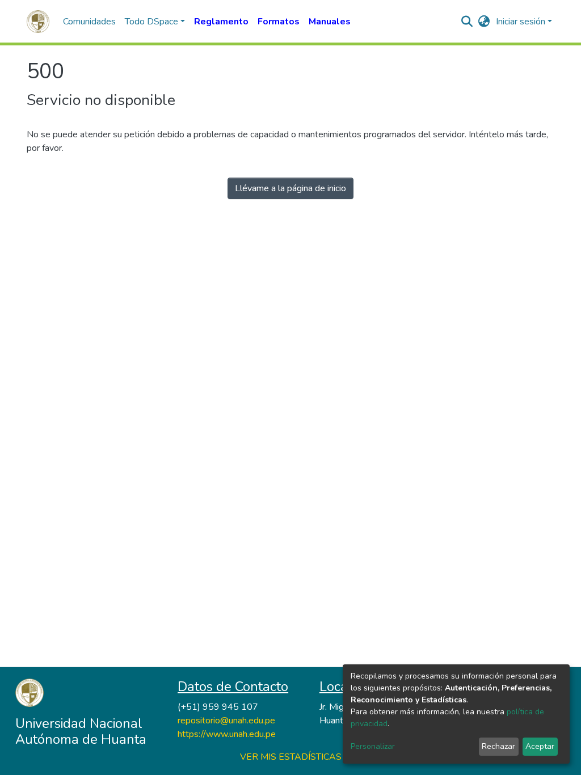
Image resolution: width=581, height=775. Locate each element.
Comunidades (89, 21)
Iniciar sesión (520, 21)
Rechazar (498, 746)
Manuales (330, 21)
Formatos (279, 21)
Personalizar (373, 746)
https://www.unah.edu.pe (227, 734)
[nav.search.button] (467, 21)
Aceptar (539, 746)
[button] (484, 21)
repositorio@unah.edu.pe (226, 720)
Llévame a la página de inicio (290, 188)
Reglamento (221, 21)
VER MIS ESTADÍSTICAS (291, 757)
